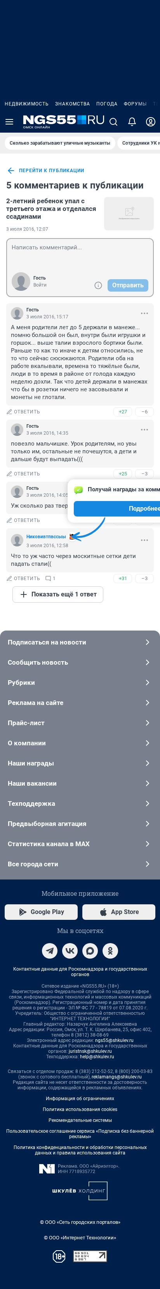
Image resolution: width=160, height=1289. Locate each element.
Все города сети (33, 864)
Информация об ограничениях (80, 1098)
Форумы (135, 104)
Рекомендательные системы (80, 1120)
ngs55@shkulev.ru (114, 1040)
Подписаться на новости (47, 642)
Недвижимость (27, 104)
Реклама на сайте (35, 703)
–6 (144, 412)
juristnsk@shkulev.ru (90, 1051)
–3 (144, 474)
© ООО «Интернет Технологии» (80, 1238)
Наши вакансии (32, 783)
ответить (27, 412)
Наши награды (31, 763)
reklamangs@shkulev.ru (117, 1077)
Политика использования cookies (80, 1109)
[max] (90, 951)
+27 (123, 412)
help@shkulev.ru (97, 1056)
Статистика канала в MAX (49, 844)
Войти (40, 285)
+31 (123, 578)
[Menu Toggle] (9, 122)
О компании (27, 743)
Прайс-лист (26, 723)
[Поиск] (113, 122)
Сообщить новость (38, 662)
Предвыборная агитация (47, 824)
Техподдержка (31, 803)
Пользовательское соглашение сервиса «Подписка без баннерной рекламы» (80, 1133)
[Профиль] (150, 122)
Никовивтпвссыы (46, 536)
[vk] (70, 951)
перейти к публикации (51, 170)
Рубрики (21, 682)
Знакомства (72, 104)
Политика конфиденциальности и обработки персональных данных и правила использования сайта (80, 1150)
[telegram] (49, 951)
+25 (123, 474)
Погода (107, 104)
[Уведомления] (132, 122)
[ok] (110, 951)
